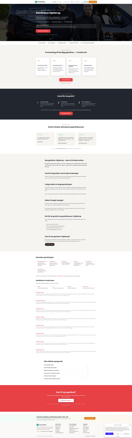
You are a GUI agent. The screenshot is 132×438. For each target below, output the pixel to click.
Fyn (53, 286)
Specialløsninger (66, 1)
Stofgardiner (57, 431)
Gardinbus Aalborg (40, 333)
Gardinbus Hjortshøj (40, 349)
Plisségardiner (52, 261)
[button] (129, 425)
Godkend (109, 433)
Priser (72, 1)
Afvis (118, 433)
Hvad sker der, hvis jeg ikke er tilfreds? (52, 373)
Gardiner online (86, 429)
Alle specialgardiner (72, 425)
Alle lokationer (85, 286)
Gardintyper (59, 1)
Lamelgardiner (88, 261)
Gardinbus (54, 1)
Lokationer (85, 431)
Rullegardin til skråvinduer (74, 428)
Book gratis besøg (93, 1)
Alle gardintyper (58, 425)
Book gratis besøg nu (43, 31)
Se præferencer (126, 433)
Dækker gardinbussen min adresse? (51, 370)
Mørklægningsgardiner (42, 261)
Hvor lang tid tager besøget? (50, 376)
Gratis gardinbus (86, 427)
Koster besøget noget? (49, 364)
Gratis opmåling (86, 428)
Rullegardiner (64, 261)
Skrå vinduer (71, 427)
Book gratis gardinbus (89, 418)
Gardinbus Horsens (40, 308)
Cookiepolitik (117, 436)
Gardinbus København (40, 300)
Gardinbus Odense (40, 292)
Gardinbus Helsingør (40, 317)
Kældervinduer (71, 432)
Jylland (39, 286)
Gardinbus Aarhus (39, 325)
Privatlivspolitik (87, 436)
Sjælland (69, 286)
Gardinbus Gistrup (40, 341)
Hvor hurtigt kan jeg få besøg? (50, 367)
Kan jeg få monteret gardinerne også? (52, 378)
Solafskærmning (41, 269)
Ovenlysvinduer (72, 429)
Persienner (76, 261)
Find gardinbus (77, 1)
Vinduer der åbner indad (73, 431)
